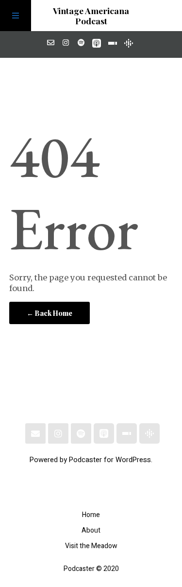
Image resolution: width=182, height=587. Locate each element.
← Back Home (49, 313)
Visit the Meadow (91, 546)
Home (91, 515)
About (91, 530)
